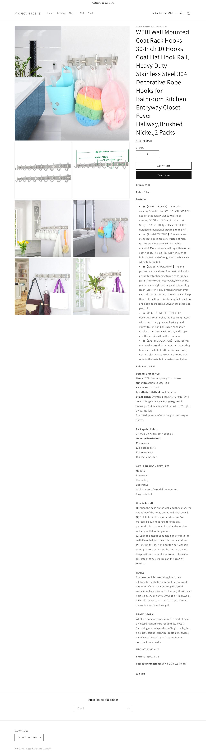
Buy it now (164, 175)
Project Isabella (27, 748)
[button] (72, 13)
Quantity (140, 147)
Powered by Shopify (43, 748)
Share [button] (142, 673)
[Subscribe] (128, 708)
